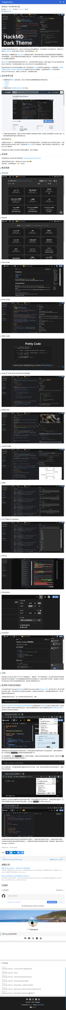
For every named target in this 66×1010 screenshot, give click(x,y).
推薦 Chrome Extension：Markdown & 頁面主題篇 (16, 868)
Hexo (30, 1005)
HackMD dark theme (17, 88)
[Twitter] (11, 852)
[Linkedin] (15, 852)
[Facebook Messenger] (18, 852)
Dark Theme (14, 847)
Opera (6, 86)
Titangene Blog (7, 2)
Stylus (51, 69)
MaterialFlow (40, 1005)
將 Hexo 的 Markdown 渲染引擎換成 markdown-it (15, 876)
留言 (27, 9)
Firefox (7, 84)
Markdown (5, 847)
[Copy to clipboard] (63, 700)
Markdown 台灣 (43, 689)
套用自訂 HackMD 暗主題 (11, 7)
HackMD (5, 62)
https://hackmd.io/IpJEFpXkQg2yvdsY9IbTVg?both (17, 705)
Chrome (7, 82)
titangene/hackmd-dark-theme (32, 158)
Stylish (35, 67)
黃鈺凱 (21, 689)
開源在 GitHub (7, 51)
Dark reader (20, 54)
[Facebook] (7, 852)
